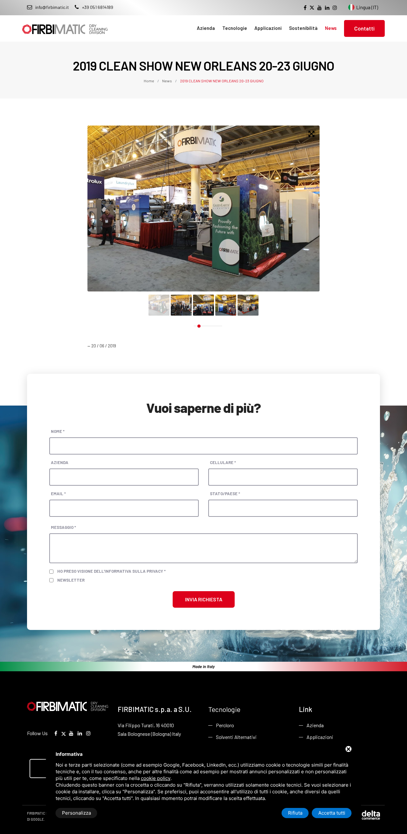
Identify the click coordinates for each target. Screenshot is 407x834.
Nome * (58, 431)
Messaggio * (63, 527)
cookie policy (155, 778)
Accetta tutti (331, 813)
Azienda (206, 28)
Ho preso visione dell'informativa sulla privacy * (111, 571)
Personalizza (76, 813)
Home (149, 81)
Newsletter (71, 580)
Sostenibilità (303, 28)
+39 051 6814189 (97, 7)
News (331, 28)
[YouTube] (319, 7)
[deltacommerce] (365, 814)
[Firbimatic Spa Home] (64, 24)
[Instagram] (335, 7)
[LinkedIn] (327, 7)
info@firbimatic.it (52, 7)
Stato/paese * (225, 493)
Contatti (364, 28)
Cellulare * (223, 462)
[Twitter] (312, 8)
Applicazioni (268, 28)
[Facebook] (305, 7)
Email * (58, 493)
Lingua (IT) (367, 7)
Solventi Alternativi (236, 737)
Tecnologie (234, 28)
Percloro (225, 725)
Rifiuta (295, 813)
